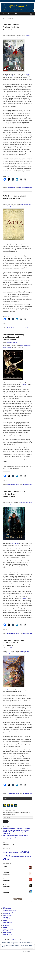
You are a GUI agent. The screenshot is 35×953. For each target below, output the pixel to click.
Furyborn (5, 885)
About (9, 13)
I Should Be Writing (8, 912)
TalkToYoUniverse (7, 922)
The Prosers (6, 925)
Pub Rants (5, 917)
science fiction (28, 187)
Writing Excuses (7, 932)
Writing (6, 859)
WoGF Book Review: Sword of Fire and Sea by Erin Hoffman (14, 643)
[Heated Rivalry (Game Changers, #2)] (30, 893)
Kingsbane (5, 878)
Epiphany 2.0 (6, 907)
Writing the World (7, 934)
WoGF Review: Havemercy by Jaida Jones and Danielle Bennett (13, 337)
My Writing (15, 13)
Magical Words (6, 913)
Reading (9, 187)
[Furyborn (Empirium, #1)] (30, 886)
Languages (15, 852)
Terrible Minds (6, 924)
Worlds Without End (8, 929)
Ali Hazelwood (7, 868)
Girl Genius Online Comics (9, 910)
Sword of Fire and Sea (8, 690)
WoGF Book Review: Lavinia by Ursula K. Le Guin (14, 197)
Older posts (6, 798)
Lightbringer (6, 872)
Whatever (5, 927)
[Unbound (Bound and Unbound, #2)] (30, 868)
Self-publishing (14, 856)
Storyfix (5, 920)
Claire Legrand (7, 874)
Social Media (21, 856)
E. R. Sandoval (14, 940)
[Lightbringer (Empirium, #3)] (30, 874)
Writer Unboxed (6, 931)
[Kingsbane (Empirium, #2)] (30, 880)
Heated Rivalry (6, 891)
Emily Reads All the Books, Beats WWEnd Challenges (16, 828)
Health (10, 852)
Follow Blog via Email (9, 810)
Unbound (5, 866)
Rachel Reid (6, 892)
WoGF (4, 189)
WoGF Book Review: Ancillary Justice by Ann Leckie (11, 27)
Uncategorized (28, 856)
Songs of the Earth (14, 543)
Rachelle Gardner (7, 919)
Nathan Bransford (7, 915)
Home (4, 13)
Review (13, 187)
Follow (5, 821)
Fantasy (9, 484)
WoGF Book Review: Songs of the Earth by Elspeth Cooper (14, 494)
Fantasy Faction (7, 908)
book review (22, 187)
